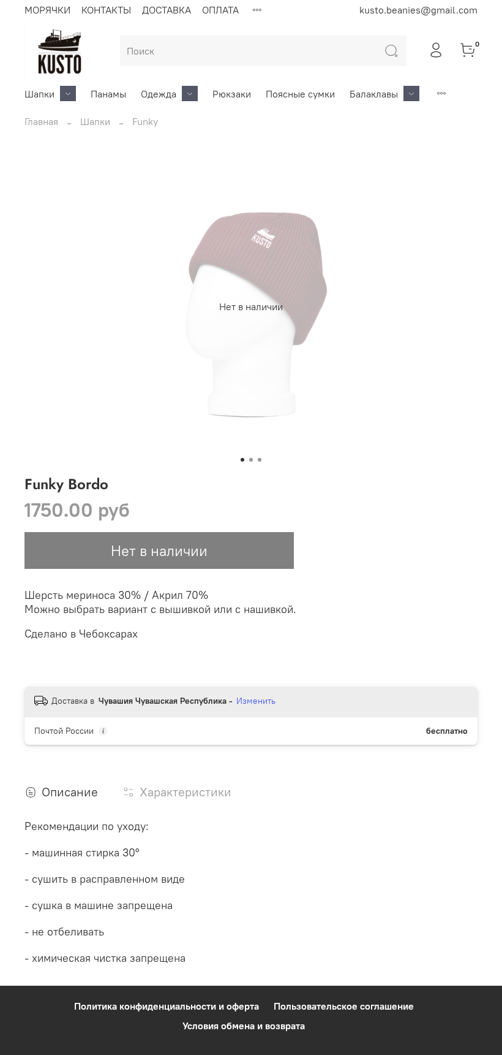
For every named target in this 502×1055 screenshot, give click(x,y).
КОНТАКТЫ (106, 10)
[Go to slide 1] (242, 460)
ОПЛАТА (220, 10)
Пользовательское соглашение (344, 1006)
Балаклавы (374, 94)
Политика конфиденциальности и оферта (166, 1006)
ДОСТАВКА (166, 10)
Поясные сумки (300, 94)
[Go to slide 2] (251, 460)
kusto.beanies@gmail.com (418, 10)
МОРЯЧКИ (47, 10)
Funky (145, 121)
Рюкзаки (231, 94)
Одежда (158, 94)
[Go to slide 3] (259, 460)
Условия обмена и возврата (243, 1025)
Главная (41, 121)
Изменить (255, 700)
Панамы (108, 94)
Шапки (39, 94)
